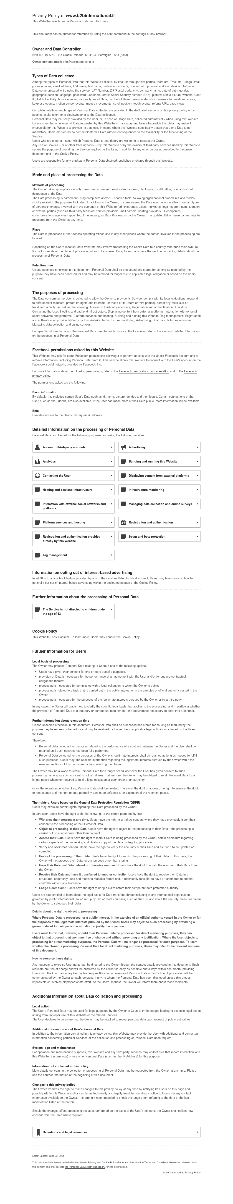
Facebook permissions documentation (144, 371)
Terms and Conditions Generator (162, 1162)
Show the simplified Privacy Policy (182, 1172)
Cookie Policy (130, 637)
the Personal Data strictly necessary (85, 1166)
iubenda (186, 1162)
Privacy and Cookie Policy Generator (108, 1162)
